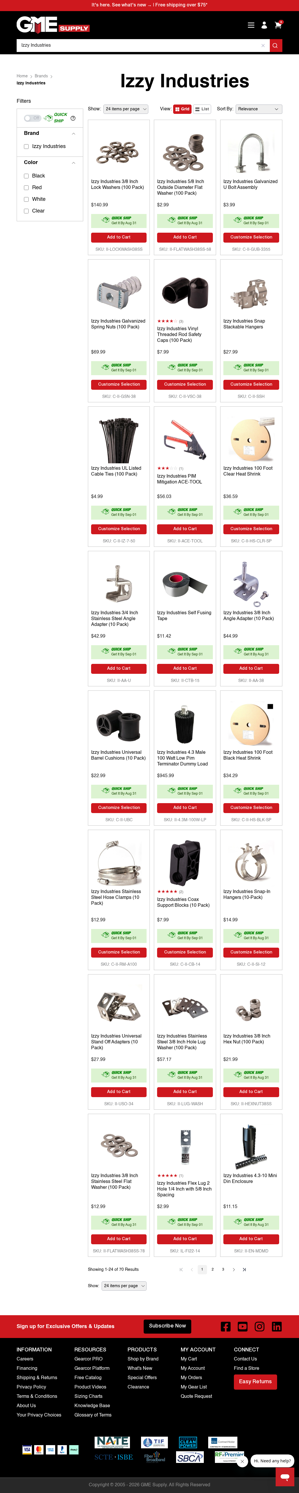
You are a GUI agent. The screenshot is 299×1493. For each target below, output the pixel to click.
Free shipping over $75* (181, 5)
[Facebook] (225, 1326)
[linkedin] (276, 1326)
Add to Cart (119, 238)
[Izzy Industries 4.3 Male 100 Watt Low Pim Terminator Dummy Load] (185, 723)
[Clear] (263, 45)
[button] (73, 118)
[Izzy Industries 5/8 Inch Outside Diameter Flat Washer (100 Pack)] (185, 152)
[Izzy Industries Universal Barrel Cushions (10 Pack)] (119, 723)
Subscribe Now (167, 1326)
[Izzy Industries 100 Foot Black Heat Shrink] (251, 723)
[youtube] (242, 1326)
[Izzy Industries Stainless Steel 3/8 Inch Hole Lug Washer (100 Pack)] (185, 1006)
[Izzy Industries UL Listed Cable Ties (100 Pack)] (119, 438)
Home (22, 76)
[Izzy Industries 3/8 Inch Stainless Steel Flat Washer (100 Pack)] (119, 1146)
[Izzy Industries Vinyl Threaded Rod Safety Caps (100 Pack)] (185, 291)
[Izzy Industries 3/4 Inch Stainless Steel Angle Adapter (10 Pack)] (119, 583)
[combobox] (149, 45)
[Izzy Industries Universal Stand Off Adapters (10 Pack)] (119, 1006)
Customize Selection (251, 238)
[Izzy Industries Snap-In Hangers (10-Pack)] (251, 862)
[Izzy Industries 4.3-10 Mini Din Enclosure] (251, 1146)
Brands (41, 76)
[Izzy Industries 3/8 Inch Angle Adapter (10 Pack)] (251, 583)
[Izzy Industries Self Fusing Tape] (185, 583)
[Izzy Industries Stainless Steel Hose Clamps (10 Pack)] (119, 862)
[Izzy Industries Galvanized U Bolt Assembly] (251, 152)
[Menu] (251, 25)
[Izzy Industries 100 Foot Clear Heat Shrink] (251, 438)
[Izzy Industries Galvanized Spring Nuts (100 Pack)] (119, 291)
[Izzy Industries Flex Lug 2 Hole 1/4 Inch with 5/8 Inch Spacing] (185, 1146)
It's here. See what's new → (122, 5)
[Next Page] (234, 1269)
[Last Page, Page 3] (244, 1269)
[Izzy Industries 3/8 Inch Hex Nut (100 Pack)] (251, 1006)
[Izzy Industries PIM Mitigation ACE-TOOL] (185, 438)
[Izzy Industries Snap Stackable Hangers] (251, 291)
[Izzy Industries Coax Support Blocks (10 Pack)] (185, 862)
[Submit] (276, 45)
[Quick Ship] (32, 118)
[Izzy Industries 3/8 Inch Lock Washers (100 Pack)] (119, 152)
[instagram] (259, 1326)
